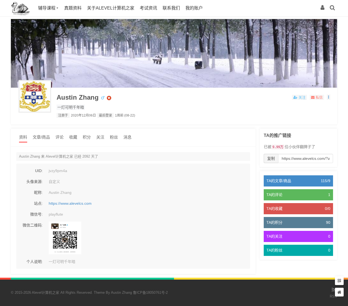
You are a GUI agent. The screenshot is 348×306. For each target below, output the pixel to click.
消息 (127, 137)
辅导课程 (46, 8)
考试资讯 (148, 8)
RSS (333, 296)
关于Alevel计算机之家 (110, 8)
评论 (59, 137)
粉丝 (114, 137)
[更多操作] (328, 97)
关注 (100, 137)
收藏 (73, 137)
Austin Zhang (78, 97)
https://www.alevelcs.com (70, 203)
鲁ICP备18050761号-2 (150, 292)
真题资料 (73, 8)
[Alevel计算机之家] (20, 15)
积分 (87, 137)
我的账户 (194, 8)
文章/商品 (41, 137)
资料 (23, 137)
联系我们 (171, 8)
